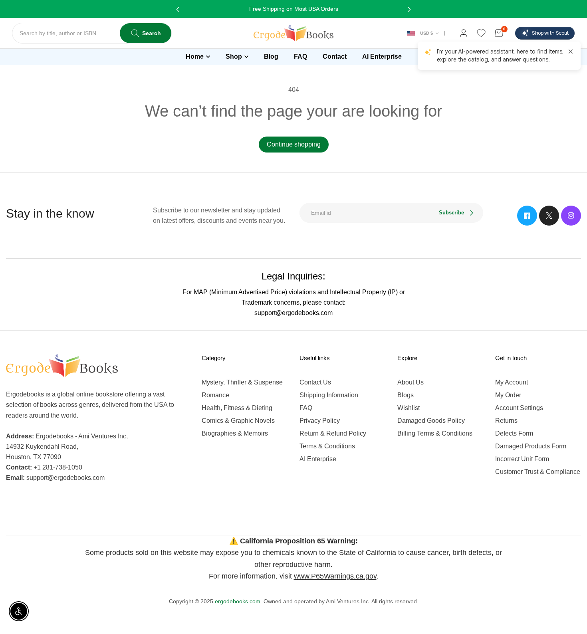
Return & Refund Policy (332, 433)
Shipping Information (328, 395)
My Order (508, 395)
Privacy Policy (319, 420)
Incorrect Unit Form (522, 459)
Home (195, 56)
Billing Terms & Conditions (434, 433)
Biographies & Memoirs (235, 433)
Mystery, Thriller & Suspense (242, 382)
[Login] (463, 33)
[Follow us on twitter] (549, 216)
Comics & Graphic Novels (238, 420)
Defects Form (514, 433)
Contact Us (315, 382)
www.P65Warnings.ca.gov (335, 576)
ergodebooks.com (237, 601)
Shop (234, 56)
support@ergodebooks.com (293, 312)
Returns (506, 420)
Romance (215, 395)
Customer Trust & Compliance (537, 471)
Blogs (405, 395)
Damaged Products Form (530, 446)
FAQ (305, 407)
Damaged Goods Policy (431, 420)
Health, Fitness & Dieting (237, 407)
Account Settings (519, 407)
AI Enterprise (317, 459)
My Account (511, 382)
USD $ (426, 33)
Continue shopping (294, 144)
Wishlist (408, 407)
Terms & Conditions (327, 446)
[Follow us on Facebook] (527, 216)
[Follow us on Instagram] (571, 216)
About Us (410, 382)
